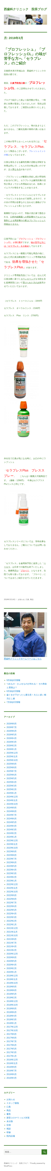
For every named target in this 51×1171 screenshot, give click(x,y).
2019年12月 (12, 976)
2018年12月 (12, 1001)
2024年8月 (12, 811)
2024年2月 (12, 833)
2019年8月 (12, 990)
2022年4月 (12, 913)
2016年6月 (12, 1074)
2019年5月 (12, 994)
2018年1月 (12, 1023)
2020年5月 (12, 961)
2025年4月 (12, 782)
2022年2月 (12, 921)
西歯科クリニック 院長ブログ (25, 9)
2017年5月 (12, 1049)
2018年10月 (12, 1005)
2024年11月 (12, 800)
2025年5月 (12, 778)
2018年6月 (12, 1012)
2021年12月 (12, 928)
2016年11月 (12, 1063)
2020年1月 (12, 972)
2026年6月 (12, 731)
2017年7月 (12, 1041)
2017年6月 (12, 1045)
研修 (9, 1132)
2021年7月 (12, 943)
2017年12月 (12, 1027)
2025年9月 (12, 764)
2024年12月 (12, 797)
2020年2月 (12, 968)
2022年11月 (12, 888)
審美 (9, 1114)
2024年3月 (12, 829)
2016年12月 (12, 1060)
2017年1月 (12, 1056)
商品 (31, 599)
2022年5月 (12, 910)
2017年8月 (12, 1038)
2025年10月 (12, 760)
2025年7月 (12, 771)
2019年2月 (12, 997)
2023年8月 (12, 855)
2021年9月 (12, 939)
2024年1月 (12, 837)
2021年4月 (12, 946)
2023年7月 (12, 859)
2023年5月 (12, 866)
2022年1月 (12, 924)
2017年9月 (12, 1034)
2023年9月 (12, 851)
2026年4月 (12, 738)
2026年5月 (12, 734)
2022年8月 (12, 899)
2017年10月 (12, 1030)
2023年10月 (12, 848)
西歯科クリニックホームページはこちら (23, 659)
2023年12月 (12, 840)
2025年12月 (12, 753)
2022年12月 (12, 884)
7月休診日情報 (13, 702)
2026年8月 (12, 724)
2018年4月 (12, 1016)
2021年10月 (12, 935)
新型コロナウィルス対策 (18, 1118)
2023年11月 (12, 844)
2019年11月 (12, 979)
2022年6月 (12, 906)
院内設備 (11, 1136)
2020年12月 (12, 954)
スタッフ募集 (13, 1103)
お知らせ (21, 599)
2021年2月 (12, 950)
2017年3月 (12, 1052)
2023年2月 (12, 877)
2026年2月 (12, 745)
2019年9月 (12, 987)
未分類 (10, 1121)
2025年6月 (12, 775)
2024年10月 (12, 804)
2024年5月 (12, 822)
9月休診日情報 (13, 680)
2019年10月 (12, 983)
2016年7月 (12, 1071)
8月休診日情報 (13, 691)
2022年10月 (12, 892)
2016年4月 (12, 1078)
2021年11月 (12, 932)
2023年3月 (12, 873)
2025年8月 (12, 767)
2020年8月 (12, 957)
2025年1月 (12, 793)
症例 (9, 1125)
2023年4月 (12, 870)
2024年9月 (12, 808)
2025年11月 (12, 756)
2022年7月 (12, 903)
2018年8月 (12, 1008)
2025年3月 (12, 786)
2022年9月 (12, 895)
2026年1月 (12, 749)
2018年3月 (12, 1019)
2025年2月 (12, 789)
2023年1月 (12, 881)
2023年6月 (12, 862)
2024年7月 (12, 815)
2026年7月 (12, 727)
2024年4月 (12, 826)
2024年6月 (12, 818)
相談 (9, 1129)
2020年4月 (12, 965)
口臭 (27, 599)
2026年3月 (12, 742)
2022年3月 (12, 917)
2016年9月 (12, 1067)
